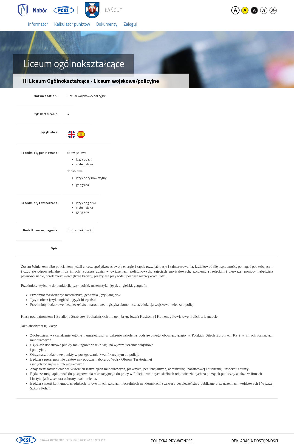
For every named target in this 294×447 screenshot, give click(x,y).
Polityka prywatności (172, 441)
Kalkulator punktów (72, 24)
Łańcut (113, 10)
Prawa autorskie (52, 440)
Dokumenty (106, 24)
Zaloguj (130, 24)
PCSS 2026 (72, 440)
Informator (38, 24)
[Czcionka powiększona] (273, 10)
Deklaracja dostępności (254, 441)
